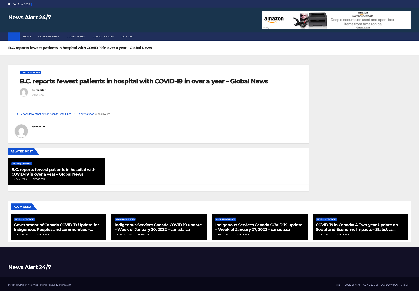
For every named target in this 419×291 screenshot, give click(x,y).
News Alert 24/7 (29, 17)
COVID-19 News (48, 36)
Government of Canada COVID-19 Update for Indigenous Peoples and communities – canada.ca (56, 229)
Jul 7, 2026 (325, 234)
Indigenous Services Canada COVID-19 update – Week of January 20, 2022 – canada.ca (158, 227)
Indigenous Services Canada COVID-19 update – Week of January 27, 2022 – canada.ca (258, 227)
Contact (128, 36)
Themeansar (64, 285)
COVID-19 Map (76, 36)
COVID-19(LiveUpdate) (30, 72)
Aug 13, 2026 (124, 234)
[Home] (14, 36)
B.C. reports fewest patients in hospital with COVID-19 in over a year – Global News (144, 81)
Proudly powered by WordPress (23, 285)
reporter (40, 90)
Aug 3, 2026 (224, 234)
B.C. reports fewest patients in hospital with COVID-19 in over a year (54, 114)
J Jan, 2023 (20, 179)
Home (27, 36)
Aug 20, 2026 (24, 234)
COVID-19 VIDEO (103, 36)
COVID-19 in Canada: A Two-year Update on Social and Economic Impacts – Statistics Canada (357, 229)
